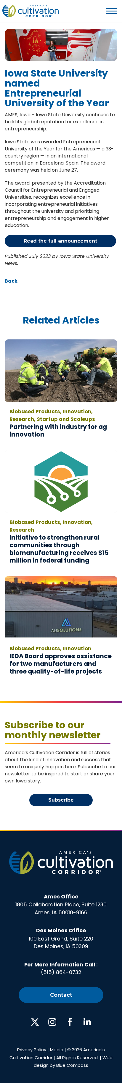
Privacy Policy (31, 1049)
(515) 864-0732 (61, 972)
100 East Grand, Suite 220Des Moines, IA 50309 (61, 938)
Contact (61, 995)
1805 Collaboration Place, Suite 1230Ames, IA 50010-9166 (61, 904)
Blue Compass (72, 1065)
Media (56, 1049)
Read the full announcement (60, 241)
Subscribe (61, 800)
